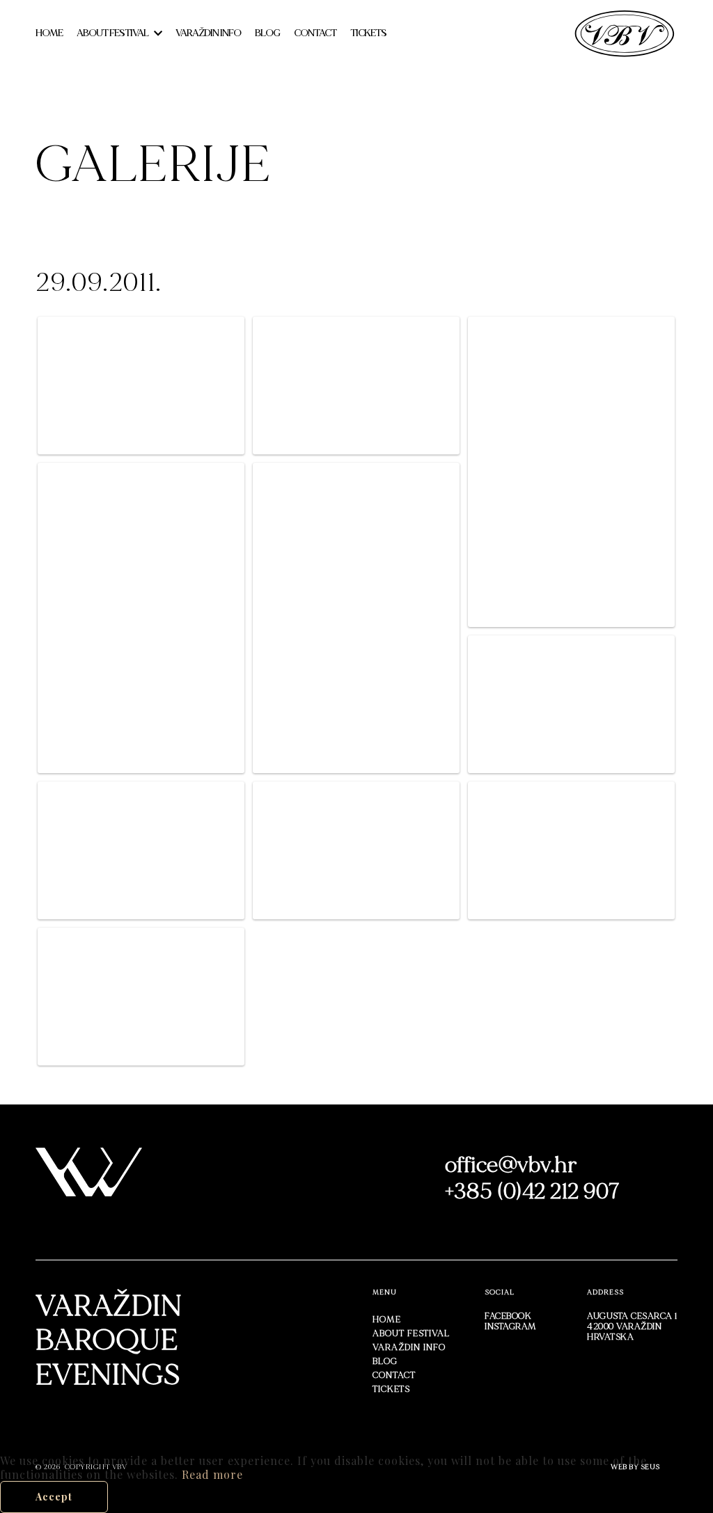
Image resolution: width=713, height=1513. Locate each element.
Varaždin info (208, 33)
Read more (212, 1474)
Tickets (368, 33)
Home (49, 33)
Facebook (508, 1316)
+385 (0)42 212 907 (532, 1191)
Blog (267, 33)
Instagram (511, 1326)
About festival (112, 33)
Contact (315, 33)
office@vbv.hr (511, 1165)
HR (422, 32)
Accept (54, 1496)
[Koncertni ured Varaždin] (624, 31)
